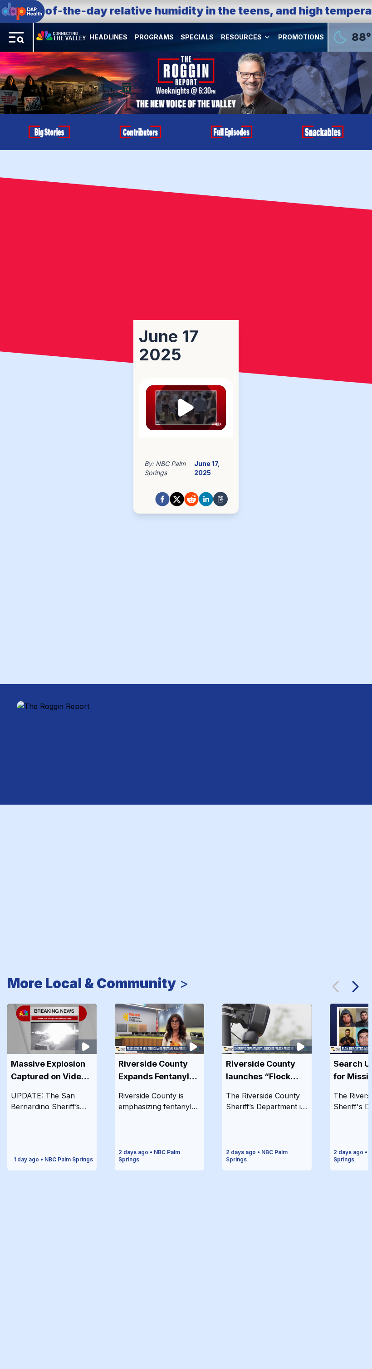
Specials (197, 37)
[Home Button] (61, 37)
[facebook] (162, 499)
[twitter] (177, 499)
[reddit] (191, 499)
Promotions (301, 37)
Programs (154, 37)
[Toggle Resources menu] (267, 37)
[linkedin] (206, 499)
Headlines (108, 37)
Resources (241, 37)
